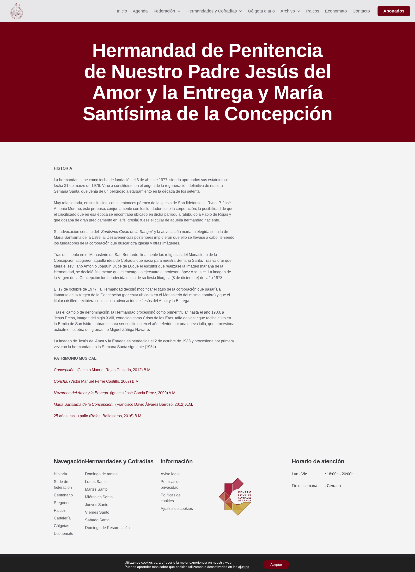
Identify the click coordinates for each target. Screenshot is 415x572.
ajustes (243, 567)
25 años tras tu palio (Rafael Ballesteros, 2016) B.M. (98, 416)
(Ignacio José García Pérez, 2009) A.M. (115, 393)
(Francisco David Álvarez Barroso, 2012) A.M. (123, 404)
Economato (336, 11)
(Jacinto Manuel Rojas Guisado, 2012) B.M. (102, 370)
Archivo (288, 11)
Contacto (361, 11)
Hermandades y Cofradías (211, 11)
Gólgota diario (261, 11)
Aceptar (276, 564)
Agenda (140, 11)
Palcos (312, 11)
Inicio (122, 11)
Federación (164, 11)
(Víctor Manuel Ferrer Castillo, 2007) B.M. (97, 381)
